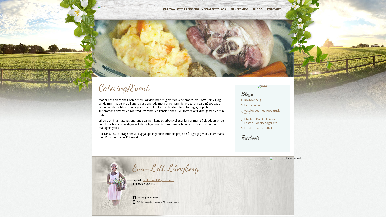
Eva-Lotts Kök (214, 9)
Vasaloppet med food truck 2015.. (262, 112)
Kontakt (274, 9)
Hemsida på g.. (253, 105)
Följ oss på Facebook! (148, 197)
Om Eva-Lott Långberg (181, 9)
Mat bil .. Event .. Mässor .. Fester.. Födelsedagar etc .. (261, 121)
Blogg (258, 9)
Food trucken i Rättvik (258, 128)
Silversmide (239, 9)
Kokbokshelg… (253, 100)
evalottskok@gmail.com (158, 180)
